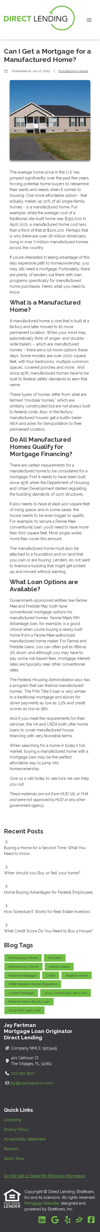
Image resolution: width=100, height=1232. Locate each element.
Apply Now (14, 1158)
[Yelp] (67, 1220)
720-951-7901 (23, 1073)
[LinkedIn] (42, 1220)
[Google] (55, 1220)
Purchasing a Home (73, 71)
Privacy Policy (16, 1129)
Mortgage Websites (42, 1203)
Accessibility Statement (24, 1139)
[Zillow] (79, 1220)
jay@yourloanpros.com (32, 1083)
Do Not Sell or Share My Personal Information (44, 1176)
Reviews (11, 1149)
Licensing (12, 1120)
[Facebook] (91, 1220)
